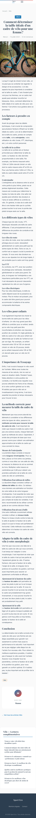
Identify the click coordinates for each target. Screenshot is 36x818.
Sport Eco (18, 800)
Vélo (10, 11)
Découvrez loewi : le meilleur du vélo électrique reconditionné (17, 764)
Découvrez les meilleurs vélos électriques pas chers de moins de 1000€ (16, 780)
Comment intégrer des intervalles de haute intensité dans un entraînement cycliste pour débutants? (17, 750)
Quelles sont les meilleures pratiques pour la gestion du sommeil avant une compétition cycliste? (17, 772)
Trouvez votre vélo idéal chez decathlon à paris (14, 742)
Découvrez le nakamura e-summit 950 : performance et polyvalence (17, 757)
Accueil (4, 11)
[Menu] (22, 1)
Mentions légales (14, 806)
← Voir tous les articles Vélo (12, 715)
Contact (24, 806)
